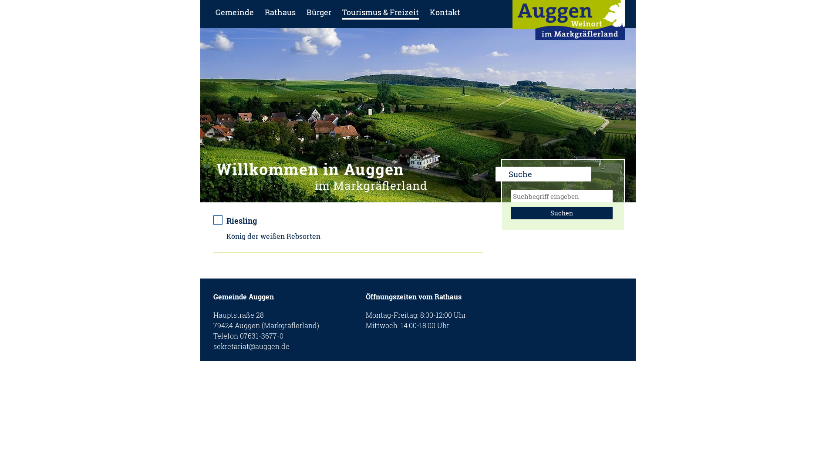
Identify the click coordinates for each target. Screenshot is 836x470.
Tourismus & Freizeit (380, 12)
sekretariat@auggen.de (251, 346)
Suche (520, 174)
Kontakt (445, 12)
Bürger (319, 12)
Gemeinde (235, 12)
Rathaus (280, 12)
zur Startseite (568, 23)
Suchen (561, 213)
